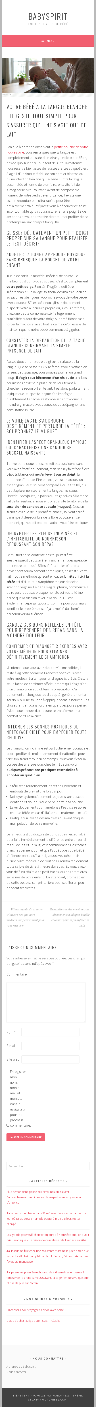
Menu (50, 41)
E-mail (12, 1045)
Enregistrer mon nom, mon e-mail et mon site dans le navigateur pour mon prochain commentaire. (17, 1098)
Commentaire (13, 977)
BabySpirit (48, 16)
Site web (12, 1059)
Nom (11, 1032)
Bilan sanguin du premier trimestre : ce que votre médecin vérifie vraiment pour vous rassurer (25, 917)
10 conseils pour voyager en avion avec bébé (35, 1310)
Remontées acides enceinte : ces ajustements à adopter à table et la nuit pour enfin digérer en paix (69, 917)
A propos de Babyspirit (20, 1366)
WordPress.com (54, 1399)
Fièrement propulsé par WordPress (41, 1395)
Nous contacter (16, 1372)
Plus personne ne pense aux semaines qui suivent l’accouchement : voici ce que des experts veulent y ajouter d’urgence (43, 1197)
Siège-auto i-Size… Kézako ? (34, 1321)
